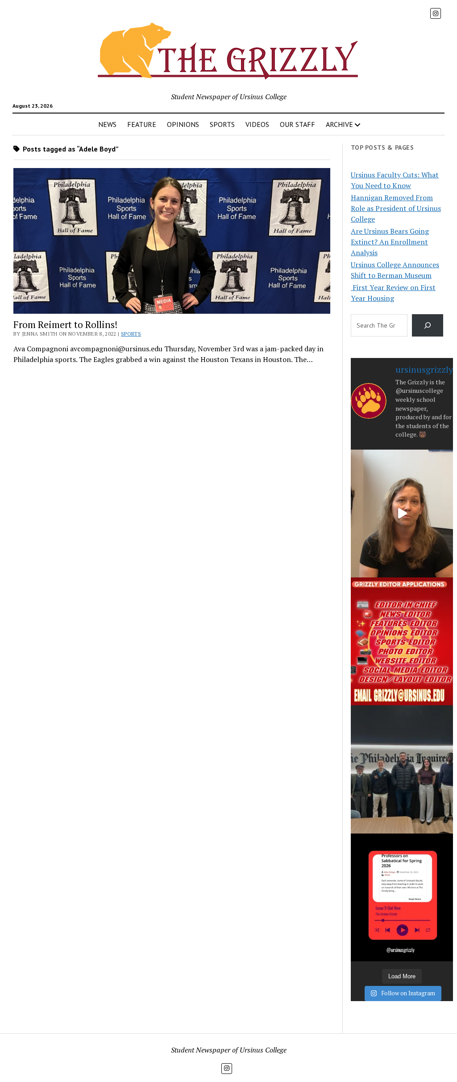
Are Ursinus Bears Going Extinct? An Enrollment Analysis (390, 241)
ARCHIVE (339, 124)
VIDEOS (257, 124)
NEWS (107, 124)
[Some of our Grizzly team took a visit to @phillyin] (402, 769)
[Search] (428, 325)
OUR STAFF (297, 124)
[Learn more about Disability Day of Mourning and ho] (402, 513)
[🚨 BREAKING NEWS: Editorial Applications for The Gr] (402, 641)
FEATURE (141, 124)
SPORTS (222, 124)
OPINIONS (183, 124)
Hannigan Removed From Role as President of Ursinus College (396, 208)
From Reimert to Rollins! (65, 324)
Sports (131, 333)
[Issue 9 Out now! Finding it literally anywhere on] (402, 897)
